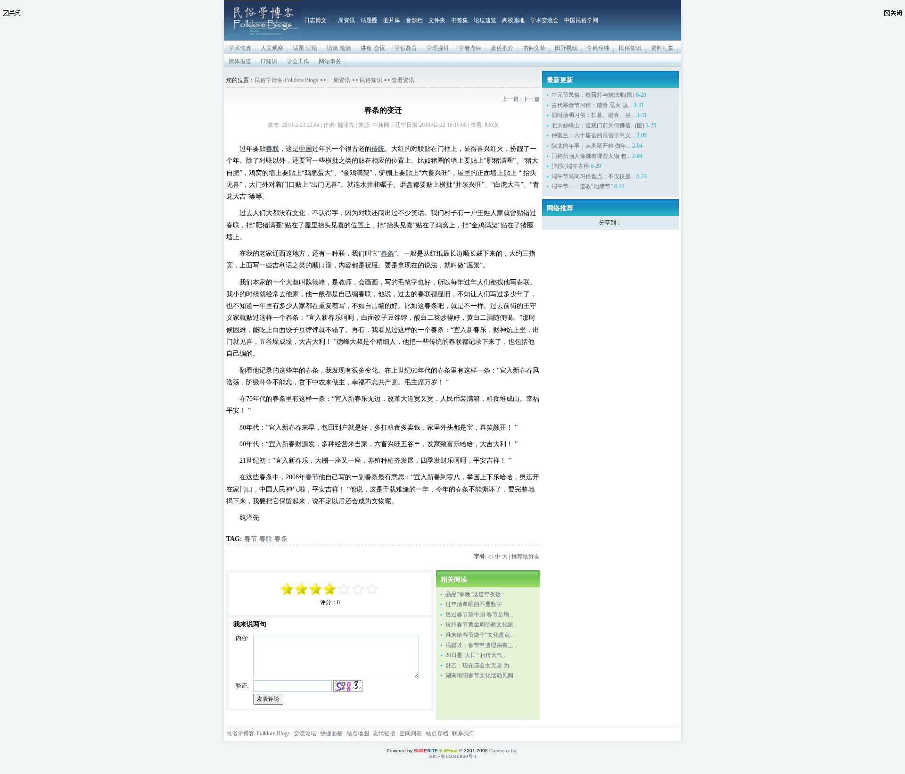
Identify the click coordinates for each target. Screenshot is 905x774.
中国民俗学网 (581, 20)
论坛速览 (485, 20)
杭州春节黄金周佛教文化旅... (481, 624)
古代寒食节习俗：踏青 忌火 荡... (591, 105)
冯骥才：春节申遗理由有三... (481, 645)
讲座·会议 (373, 48)
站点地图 (357, 733)
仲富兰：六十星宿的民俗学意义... (593, 135)
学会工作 (298, 61)
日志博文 (315, 20)
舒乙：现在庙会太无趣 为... (479, 665)
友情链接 (384, 733)
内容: (242, 638)
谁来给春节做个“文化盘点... (479, 635)
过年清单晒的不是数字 (473, 604)
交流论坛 (305, 733)
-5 (287, 589)
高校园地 (513, 20)
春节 (250, 538)
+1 (344, 589)
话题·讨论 (305, 48)
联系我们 (463, 733)
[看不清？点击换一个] (347, 686)
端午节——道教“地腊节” (582, 186)
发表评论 (268, 699)
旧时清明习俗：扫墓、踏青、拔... (593, 115)
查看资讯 (403, 80)
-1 (316, 589)
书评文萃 (534, 48)
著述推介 (502, 48)
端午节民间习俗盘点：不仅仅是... (593, 176)
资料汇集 (662, 48)
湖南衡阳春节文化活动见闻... (481, 675)
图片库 (391, 20)
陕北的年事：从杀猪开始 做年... (591, 145)
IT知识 (269, 61)
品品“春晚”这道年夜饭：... (478, 594)
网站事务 (330, 61)
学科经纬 (598, 48)
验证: (242, 685)
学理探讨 (438, 48)
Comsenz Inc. (504, 750)
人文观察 (272, 48)
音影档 (414, 20)
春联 (265, 538)
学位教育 (406, 48)
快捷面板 (331, 733)
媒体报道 (240, 61)
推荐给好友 (525, 556)
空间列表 (410, 733)
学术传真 (240, 48)
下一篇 (531, 99)
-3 (302, 589)
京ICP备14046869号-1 (452, 756)
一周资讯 (343, 20)
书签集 (459, 20)
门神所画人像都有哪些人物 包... (591, 156)
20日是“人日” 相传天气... (476, 655)
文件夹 (436, 20)
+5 (372, 589)
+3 (358, 589)
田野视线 (566, 48)
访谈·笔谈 (339, 48)
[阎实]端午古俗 (570, 166)
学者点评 (470, 48)
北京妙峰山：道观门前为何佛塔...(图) (597, 125)
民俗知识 (630, 48)
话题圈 (369, 20)
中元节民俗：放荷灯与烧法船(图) (592, 95)
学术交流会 (544, 20)
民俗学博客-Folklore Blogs (286, 80)
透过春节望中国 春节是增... (479, 614)
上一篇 (510, 99)
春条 (281, 538)
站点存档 (437, 733)
